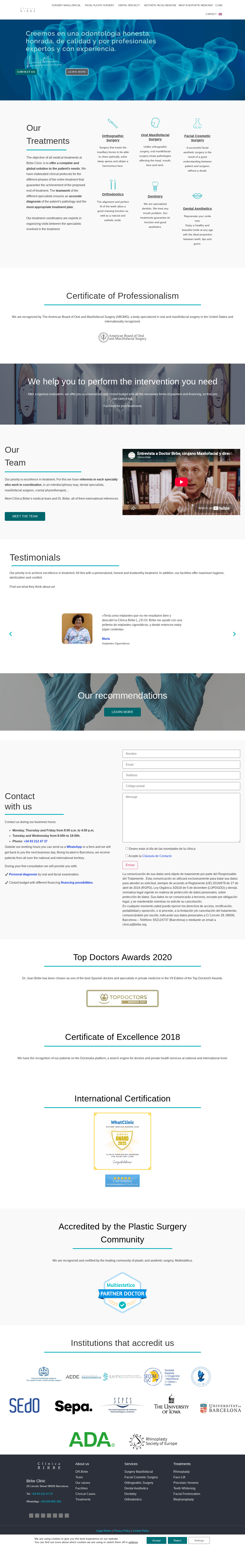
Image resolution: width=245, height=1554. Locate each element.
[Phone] (61, 1515)
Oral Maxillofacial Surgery (155, 137)
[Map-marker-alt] (55, 1515)
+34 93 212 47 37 (35, 841)
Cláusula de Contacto (157, 856)
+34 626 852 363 (50, 1501)
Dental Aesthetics (197, 209)
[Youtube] (49, 1515)
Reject (177, 1540)
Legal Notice (104, 1530)
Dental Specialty (129, 5)
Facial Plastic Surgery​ (99, 5)
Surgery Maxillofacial (66, 5)
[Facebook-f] (37, 1515)
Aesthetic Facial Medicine (160, 5)
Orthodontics (113, 194)
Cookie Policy (141, 1530)
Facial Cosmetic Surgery (197, 138)
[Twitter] (43, 1515)
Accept (156, 1540)
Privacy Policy (122, 1530)
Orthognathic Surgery (113, 138)
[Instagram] (31, 1515)
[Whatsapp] (67, 1515)
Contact (211, 14)
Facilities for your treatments (123, 406)
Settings (199, 1540)
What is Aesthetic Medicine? (196, 5)
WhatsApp (74, 846)
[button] (10, 634)
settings (133, 1542)
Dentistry (155, 196)
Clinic (219, 5)
